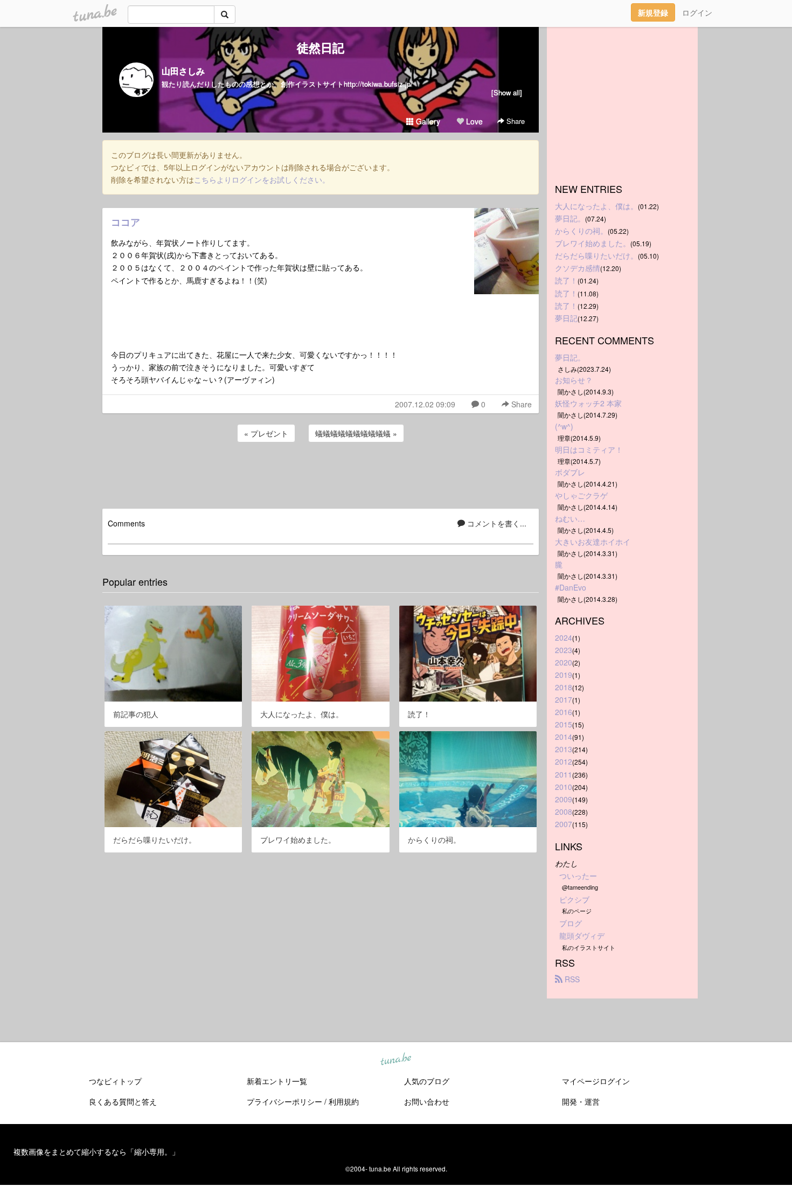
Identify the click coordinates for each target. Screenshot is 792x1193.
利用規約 (344, 1101)
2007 (563, 824)
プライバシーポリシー (284, 1101)
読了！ (566, 280)
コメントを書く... (495, 523)
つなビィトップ (115, 1081)
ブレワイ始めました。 (592, 243)
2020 (563, 662)
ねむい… (570, 518)
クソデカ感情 (577, 267)
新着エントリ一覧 (277, 1081)
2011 (563, 774)
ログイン (697, 12)
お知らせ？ (574, 379)
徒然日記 (320, 47)
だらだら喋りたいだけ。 (596, 255)
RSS (571, 979)
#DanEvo (570, 587)
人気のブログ (426, 1081)
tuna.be (395, 1059)
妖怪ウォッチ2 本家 (588, 403)
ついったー (578, 875)
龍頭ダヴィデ (582, 935)
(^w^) (564, 426)
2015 (563, 724)
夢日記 (566, 318)
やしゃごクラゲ (581, 495)
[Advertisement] (320, 473)
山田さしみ (183, 71)
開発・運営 (581, 1101)
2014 (563, 736)
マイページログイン (596, 1081)
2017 (563, 699)
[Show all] (506, 92)
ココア (125, 222)
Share (514, 121)
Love (473, 121)
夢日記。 (570, 218)
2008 (563, 811)
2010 (563, 786)
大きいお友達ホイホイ (592, 541)
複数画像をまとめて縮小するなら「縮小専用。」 (96, 1151)
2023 (563, 649)
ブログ (570, 923)
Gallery (427, 121)
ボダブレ (570, 472)
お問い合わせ (426, 1101)
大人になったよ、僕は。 (596, 205)
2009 (563, 799)
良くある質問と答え (123, 1101)
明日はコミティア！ (589, 449)
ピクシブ (574, 899)
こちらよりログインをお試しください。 (262, 179)
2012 (563, 761)
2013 (563, 749)
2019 (563, 674)
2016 (563, 711)
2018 (563, 687)
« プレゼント (266, 433)
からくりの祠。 (581, 230)
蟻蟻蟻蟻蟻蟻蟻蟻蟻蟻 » (356, 433)
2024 (563, 637)
